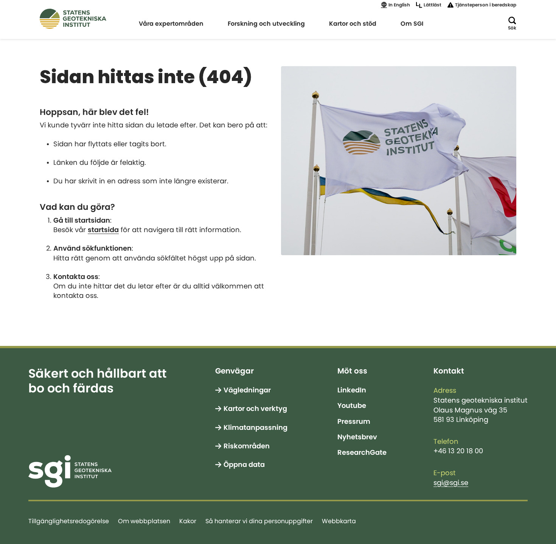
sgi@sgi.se (450, 482)
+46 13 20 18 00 (458, 451)
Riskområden (247, 446)
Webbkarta (339, 521)
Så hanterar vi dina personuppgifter (259, 521)
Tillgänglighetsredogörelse (68, 521)
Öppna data (244, 464)
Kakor (187, 521)
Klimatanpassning (255, 427)
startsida (103, 229)
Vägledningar (247, 390)
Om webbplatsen (144, 521)
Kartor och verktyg (255, 408)
